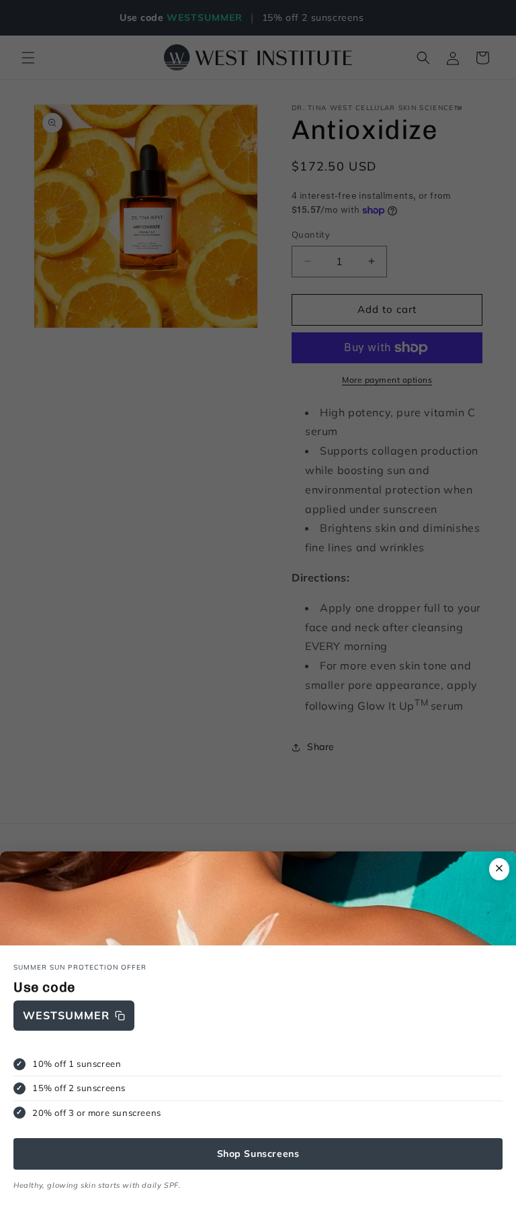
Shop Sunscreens (258, 1154)
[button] (73, 1015)
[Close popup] (499, 869)
